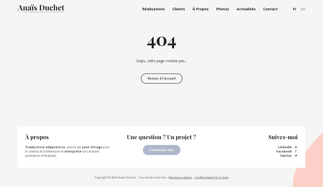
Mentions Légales (180, 177)
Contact (270, 9)
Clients (178, 9)
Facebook (284, 151)
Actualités (246, 9)
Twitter (286, 156)
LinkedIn (285, 147)
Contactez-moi (162, 150)
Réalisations (153, 9)
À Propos (201, 9)
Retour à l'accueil (162, 78)
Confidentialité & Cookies (212, 177)
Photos (222, 9)
